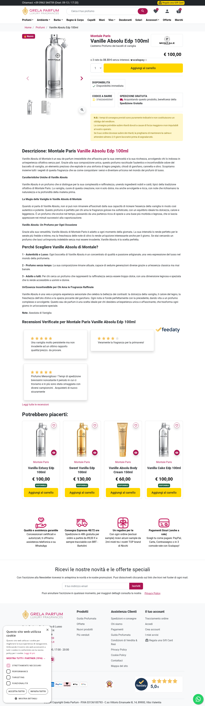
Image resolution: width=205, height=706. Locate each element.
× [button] (47, 630)
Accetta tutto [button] (16, 691)
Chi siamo (116, 624)
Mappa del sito (119, 666)
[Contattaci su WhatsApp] (198, 699)
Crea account (152, 629)
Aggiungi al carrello (143, 68)
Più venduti (83, 634)
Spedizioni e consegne (123, 618)
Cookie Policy (118, 655)
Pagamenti (117, 629)
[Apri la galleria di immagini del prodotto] (82, 109)
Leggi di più (29, 653)
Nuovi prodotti (85, 629)
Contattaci (117, 660)
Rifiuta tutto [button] (38, 691)
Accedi (149, 624)
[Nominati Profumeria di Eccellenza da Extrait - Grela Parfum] (109, 684)
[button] (179, 11)
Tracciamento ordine (156, 618)
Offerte (81, 624)
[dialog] (27, 664)
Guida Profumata (86, 618)
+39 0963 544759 (44, 2)
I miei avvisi (151, 634)
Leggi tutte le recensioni (35, 404)
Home (28, 27)
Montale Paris (100, 36)
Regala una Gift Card (173, 2)
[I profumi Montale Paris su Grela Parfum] (167, 40)
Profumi (40, 27)
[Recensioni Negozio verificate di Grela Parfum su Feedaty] (159, 684)
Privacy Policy (152, 593)
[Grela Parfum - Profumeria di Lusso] (42, 614)
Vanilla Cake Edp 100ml (164, 468)
